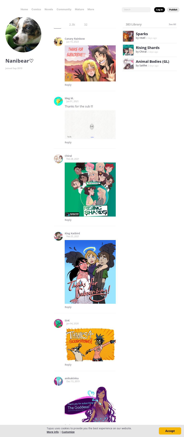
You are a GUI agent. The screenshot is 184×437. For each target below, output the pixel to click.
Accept (170, 431)
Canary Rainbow (75, 38)
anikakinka (72, 378)
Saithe (143, 65)
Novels (49, 9)
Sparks (142, 33)
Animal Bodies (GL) (152, 61)
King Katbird (72, 233)
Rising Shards (148, 47)
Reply (68, 84)
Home (24, 9)
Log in (159, 9)
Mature (79, 9)
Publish (173, 9)
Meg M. (69, 98)
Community (64, 9)
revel (142, 37)
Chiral (68, 156)
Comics (36, 9)
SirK (67, 320)
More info (53, 432)
